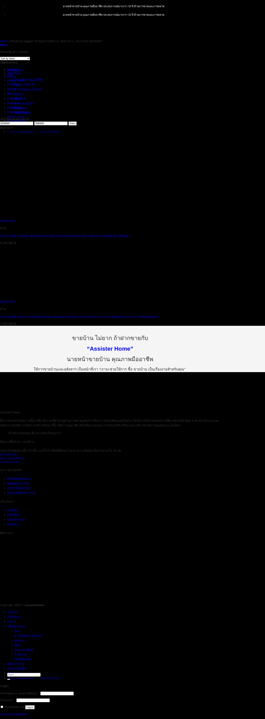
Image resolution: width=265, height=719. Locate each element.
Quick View (7, 221)
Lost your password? (14, 714)
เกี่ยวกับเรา (14, 73)
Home (4, 41)
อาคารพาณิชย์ (23, 103)
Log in (30, 707)
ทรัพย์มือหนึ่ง (15, 108)
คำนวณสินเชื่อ (16, 668)
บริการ (11, 77)
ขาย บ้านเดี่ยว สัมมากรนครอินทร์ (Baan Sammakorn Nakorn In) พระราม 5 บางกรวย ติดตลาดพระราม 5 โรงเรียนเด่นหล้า (79, 317)
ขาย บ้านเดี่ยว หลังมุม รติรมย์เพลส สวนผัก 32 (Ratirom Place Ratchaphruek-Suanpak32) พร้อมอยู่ (64, 236)
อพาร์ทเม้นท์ (15, 70)
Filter (72, 123)
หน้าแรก (12, 612)
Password (8, 700)
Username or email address (19, 693)
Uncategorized (17, 112)
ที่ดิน (10, 94)
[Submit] (8, 679)
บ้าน (10, 75)
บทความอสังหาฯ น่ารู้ (21, 493)
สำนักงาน (13, 103)
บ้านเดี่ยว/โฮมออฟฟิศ (28, 79)
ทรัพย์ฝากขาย (16, 626)
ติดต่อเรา (13, 524)
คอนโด (19, 94)
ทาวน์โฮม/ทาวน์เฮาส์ (27, 89)
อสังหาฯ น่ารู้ (15, 117)
